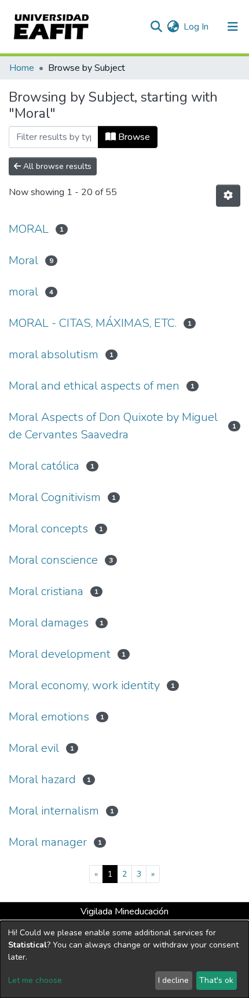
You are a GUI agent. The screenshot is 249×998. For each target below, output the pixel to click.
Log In (197, 26)
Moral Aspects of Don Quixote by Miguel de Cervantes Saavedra (113, 425)
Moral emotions (49, 717)
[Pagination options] (228, 196)
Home (21, 68)
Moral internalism (54, 811)
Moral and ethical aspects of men (94, 386)
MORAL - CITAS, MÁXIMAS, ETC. (93, 323)
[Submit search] (156, 27)
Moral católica (44, 466)
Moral (23, 260)
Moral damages (49, 622)
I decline (173, 980)
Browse (133, 137)
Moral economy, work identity (84, 685)
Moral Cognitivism (55, 497)
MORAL (29, 229)
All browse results (56, 166)
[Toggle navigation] (233, 26)
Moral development (60, 654)
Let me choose (35, 980)
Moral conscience (53, 560)
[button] (173, 27)
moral (23, 292)
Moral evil (34, 748)
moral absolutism (53, 354)
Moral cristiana (46, 591)
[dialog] (124, 959)
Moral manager (48, 842)
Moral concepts (48, 528)
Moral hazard (42, 779)
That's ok (216, 980)
